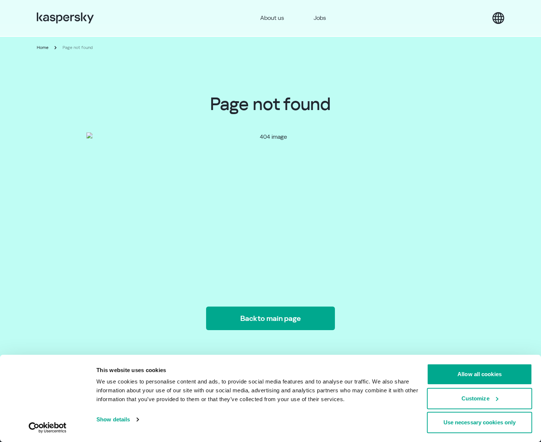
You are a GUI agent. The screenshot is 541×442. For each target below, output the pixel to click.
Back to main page (270, 318)
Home (43, 47)
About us (272, 17)
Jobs (320, 17)
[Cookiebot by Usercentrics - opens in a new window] (47, 427)
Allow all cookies (479, 374)
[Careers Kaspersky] (65, 18)
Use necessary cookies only (479, 422)
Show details (113, 419)
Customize (475, 398)
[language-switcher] (498, 18)
